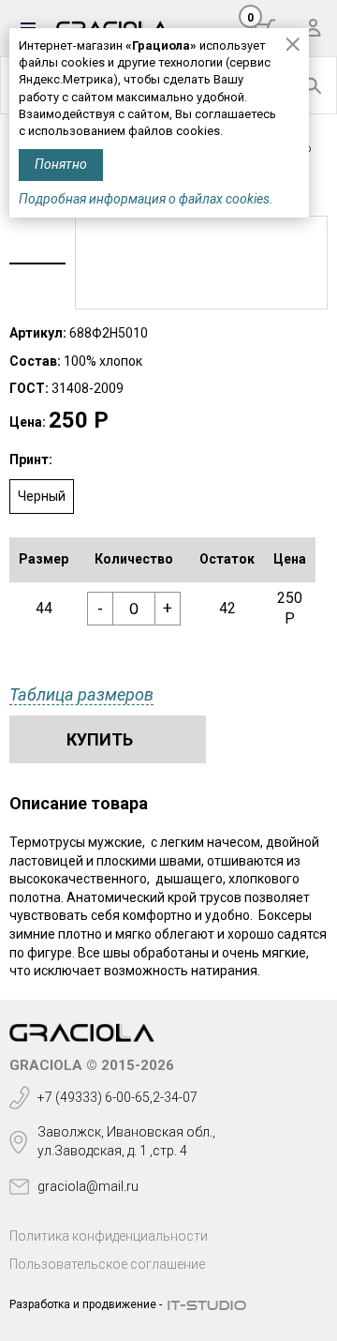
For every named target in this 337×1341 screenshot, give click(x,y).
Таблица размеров (81, 694)
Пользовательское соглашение (107, 1264)
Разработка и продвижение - (85, 1304)
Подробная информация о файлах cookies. (146, 198)
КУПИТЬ (99, 739)
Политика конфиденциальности (108, 1235)
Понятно (61, 164)
